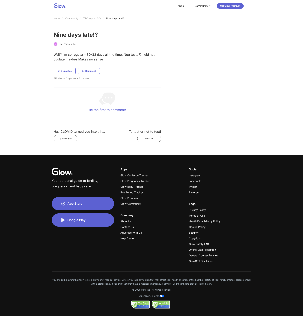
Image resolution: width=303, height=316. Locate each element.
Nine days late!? (115, 18)
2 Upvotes (66, 71)
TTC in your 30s (92, 18)
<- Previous (65, 138)
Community (71, 18)
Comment (90, 71)
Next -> (149, 138)
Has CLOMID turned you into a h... (79, 132)
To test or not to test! (145, 132)
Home (57, 18)
